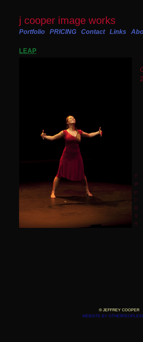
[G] (75, 142)
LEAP (28, 50)
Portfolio (32, 31)
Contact (93, 31)
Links (118, 31)
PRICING (63, 31)
